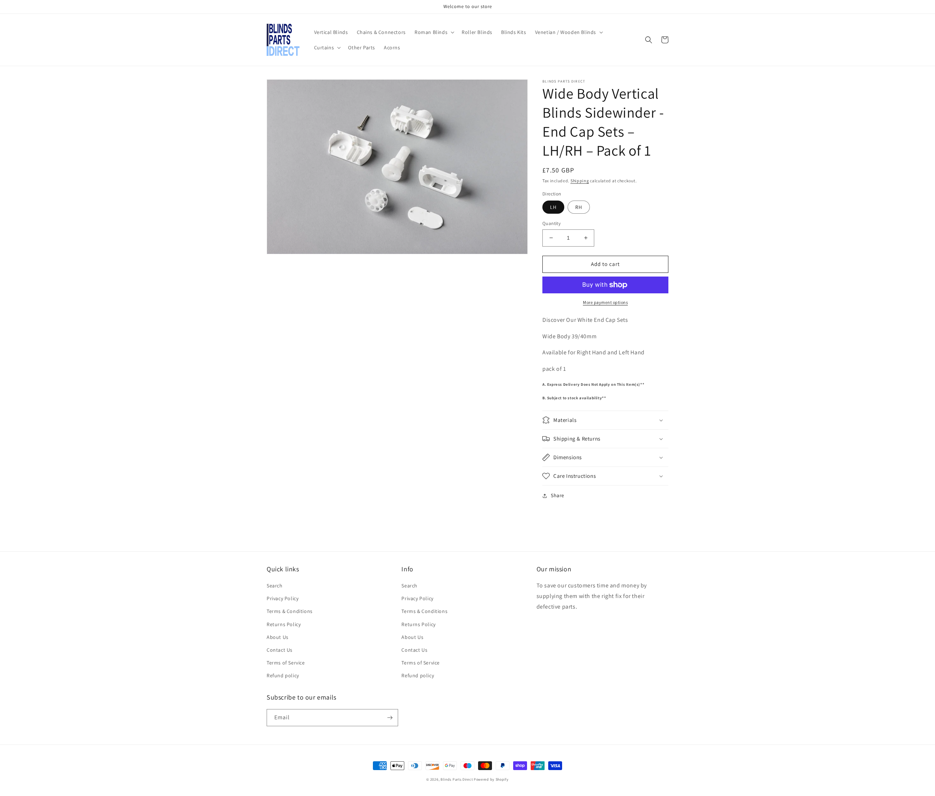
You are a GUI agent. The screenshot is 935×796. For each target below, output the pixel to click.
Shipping (579, 180)
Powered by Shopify (491, 779)
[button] (433, 32)
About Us (278, 637)
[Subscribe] (390, 717)
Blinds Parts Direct (456, 779)
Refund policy (283, 675)
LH (553, 207)
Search (275, 585)
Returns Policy (284, 624)
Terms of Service (286, 662)
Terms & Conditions (290, 611)
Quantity (551, 223)
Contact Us (280, 650)
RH (578, 207)
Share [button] (557, 495)
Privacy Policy (282, 598)
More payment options (605, 302)
